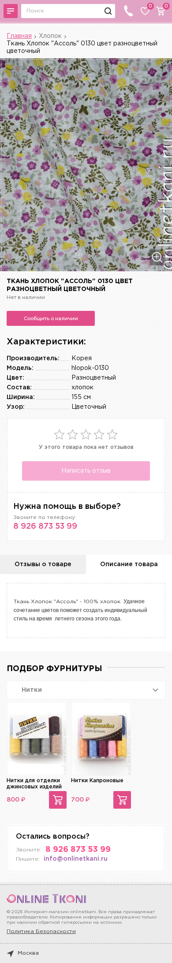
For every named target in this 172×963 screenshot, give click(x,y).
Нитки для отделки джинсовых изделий (34, 783)
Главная (19, 36)
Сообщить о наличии (51, 318)
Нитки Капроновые (97, 780)
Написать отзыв (86, 471)
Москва (28, 953)
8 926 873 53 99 (45, 526)
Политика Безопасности (41, 931)
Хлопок (50, 36)
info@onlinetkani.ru (76, 859)
